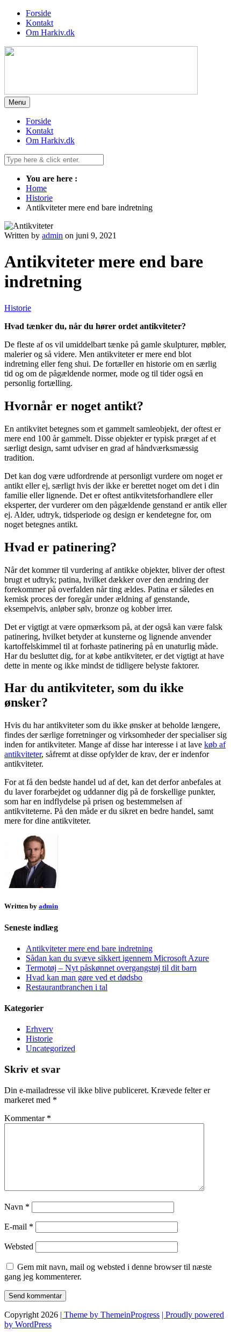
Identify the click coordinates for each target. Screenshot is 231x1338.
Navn (17, 1206)
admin (52, 235)
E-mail (18, 1226)
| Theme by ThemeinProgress (110, 1314)
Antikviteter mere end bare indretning (89, 948)
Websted (18, 1246)
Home (36, 188)
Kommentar (27, 1118)
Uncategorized (50, 1048)
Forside (38, 13)
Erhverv (39, 1029)
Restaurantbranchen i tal (66, 987)
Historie (39, 197)
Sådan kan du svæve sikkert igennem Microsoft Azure (117, 958)
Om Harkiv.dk (50, 32)
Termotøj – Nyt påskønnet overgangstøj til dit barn (111, 967)
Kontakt (39, 22)
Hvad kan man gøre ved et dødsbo (84, 977)
